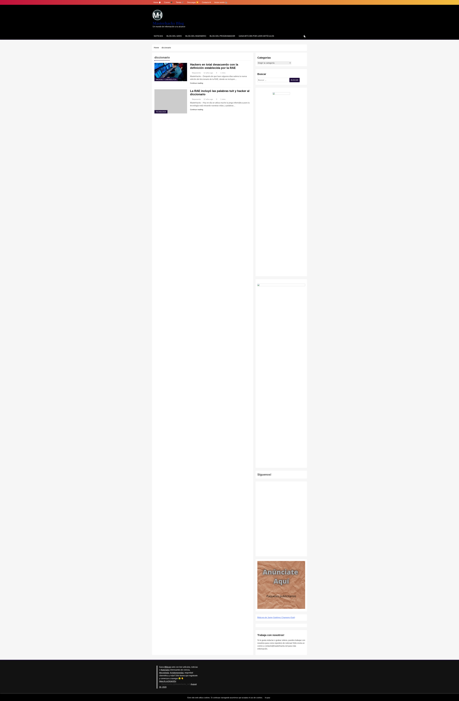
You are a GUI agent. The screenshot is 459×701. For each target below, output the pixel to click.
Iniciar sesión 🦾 (220, 2)
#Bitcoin (167, 667)
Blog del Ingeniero (195, 36)
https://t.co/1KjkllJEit (167, 681)
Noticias (158, 36)
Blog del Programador (222, 36)
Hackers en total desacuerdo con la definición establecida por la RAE (214, 66)
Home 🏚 (157, 2)
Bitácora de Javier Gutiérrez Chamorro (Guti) (276, 617)
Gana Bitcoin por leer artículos (256, 36)
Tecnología (161, 112)
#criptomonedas (177, 673)
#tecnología (164, 673)
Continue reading (196, 83)
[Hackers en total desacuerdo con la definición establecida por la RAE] (170, 72)
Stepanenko (196, 73)
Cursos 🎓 (168, 2)
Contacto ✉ (206, 2)
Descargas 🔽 (193, 2)
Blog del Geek (174, 36)
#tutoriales (165, 670)
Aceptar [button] (267, 698)
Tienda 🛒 (180, 2)
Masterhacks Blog (168, 23)
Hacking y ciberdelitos (166, 79)
